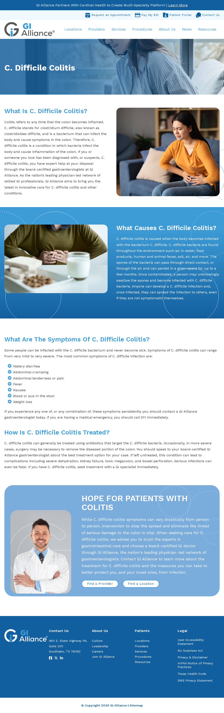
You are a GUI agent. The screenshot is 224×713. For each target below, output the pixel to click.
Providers (96, 29)
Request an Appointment (111, 15)
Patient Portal (180, 15)
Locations (73, 29)
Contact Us (211, 15)
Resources (207, 29)
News (187, 29)
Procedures (142, 29)
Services (118, 29)
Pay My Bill (150, 15)
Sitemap (136, 705)
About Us (167, 29)
